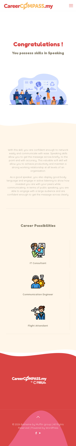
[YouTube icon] (40, 433)
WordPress (52, 427)
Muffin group (43, 424)
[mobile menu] (71, 5)
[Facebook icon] (36, 433)
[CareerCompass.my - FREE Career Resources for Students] (28, 5)
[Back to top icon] (38, 417)
